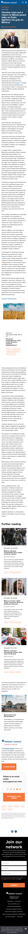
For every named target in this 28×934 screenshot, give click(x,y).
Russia (4, 809)
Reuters (17, 83)
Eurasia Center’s (9, 749)
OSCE (22, 806)
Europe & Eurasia (16, 349)
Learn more (9, 767)
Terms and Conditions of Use (12, 879)
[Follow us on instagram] (14, 789)
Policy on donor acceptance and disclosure (14, 911)
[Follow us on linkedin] (20, 789)
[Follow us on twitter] (7, 789)
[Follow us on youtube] (17, 789)
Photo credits (20, 916)
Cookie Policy (18, 901)
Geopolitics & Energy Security (13, 351)
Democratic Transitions (15, 572)
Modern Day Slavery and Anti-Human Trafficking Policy (14, 914)
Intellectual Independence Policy (14, 906)
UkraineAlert (5, 7)
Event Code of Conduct (10, 916)
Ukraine (10, 809)
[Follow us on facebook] (10, 789)
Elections (17, 806)
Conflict (8, 349)
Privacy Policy (10, 901)
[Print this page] (12, 831)
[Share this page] (16, 831)
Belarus (6, 572)
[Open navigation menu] (26, 2)
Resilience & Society (11, 354)
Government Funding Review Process (14, 909)
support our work (14, 797)
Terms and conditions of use (14, 903)
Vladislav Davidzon (10, 27)
